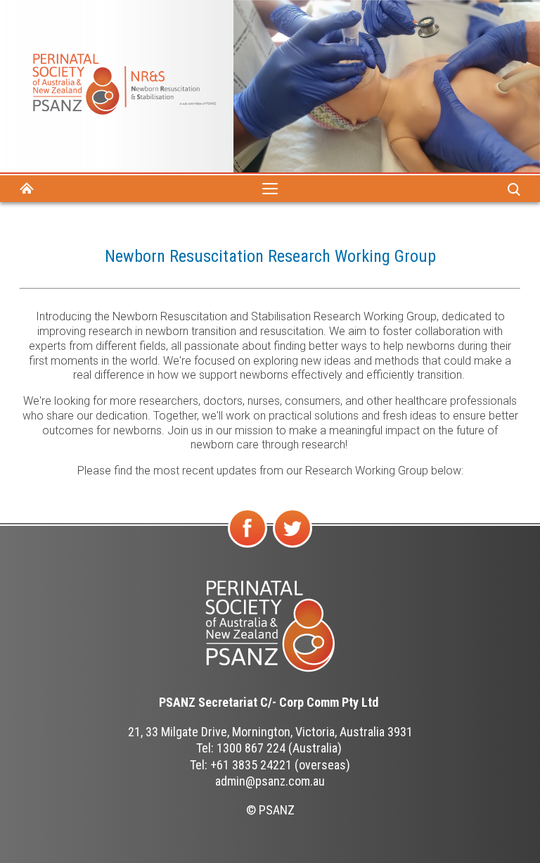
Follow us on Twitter (293, 547)
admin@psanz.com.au (270, 781)
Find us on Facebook (248, 547)
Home (27, 188)
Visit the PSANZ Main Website (270, 626)
